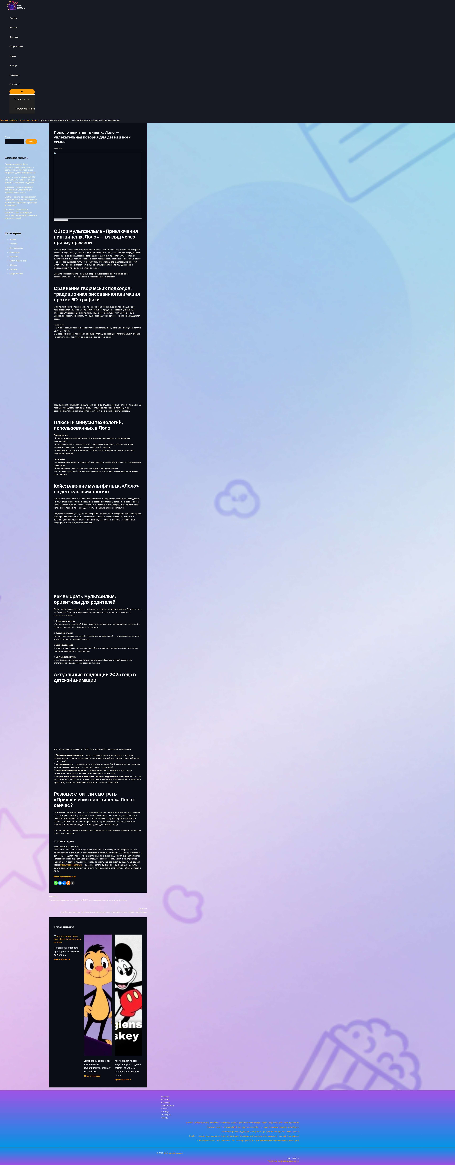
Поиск (7, 137)
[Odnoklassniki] (68, 883)
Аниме (12, 56)
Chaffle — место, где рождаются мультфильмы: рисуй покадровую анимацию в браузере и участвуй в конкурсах (244, 1136)
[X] (72, 883)
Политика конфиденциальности (283, 1161)
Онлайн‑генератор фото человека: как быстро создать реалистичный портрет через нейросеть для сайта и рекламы (242, 1122)
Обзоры (13, 84)
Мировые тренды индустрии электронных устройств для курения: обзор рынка (19, 190)
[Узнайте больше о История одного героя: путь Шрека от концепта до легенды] (67, 942)
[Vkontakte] (64, 883)
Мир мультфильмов (173, 1153)
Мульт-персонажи (26, 109)
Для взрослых (24, 99)
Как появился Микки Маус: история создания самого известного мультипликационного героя (128, 1067)
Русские (13, 27)
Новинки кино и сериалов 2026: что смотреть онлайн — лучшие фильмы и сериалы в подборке (20, 180)
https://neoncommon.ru (71, 865)
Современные (16, 46)
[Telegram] (60, 883)
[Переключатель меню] (22, 91)
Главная (13, 18)
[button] (18, 84)
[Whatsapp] (56, 883)
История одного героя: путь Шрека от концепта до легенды (66, 951)
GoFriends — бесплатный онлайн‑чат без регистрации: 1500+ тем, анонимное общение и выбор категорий (248, 1140)
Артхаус (13, 65)
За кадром (14, 75)
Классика (13, 37)
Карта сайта (293, 1158)
